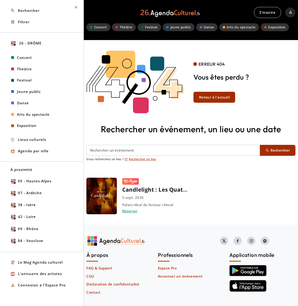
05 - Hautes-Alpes (34, 181)
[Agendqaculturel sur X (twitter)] (224, 241)
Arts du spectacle (241, 27)
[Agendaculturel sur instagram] (251, 241)
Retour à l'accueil (214, 97)
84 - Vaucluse (30, 240)
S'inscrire (267, 12)
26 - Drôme (29, 43)
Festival (151, 27)
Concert (100, 27)
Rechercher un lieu (140, 159)
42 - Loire (27, 216)
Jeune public (180, 27)
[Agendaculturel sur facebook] (238, 241)
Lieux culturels (28, 140)
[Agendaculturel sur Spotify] (265, 241)
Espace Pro (167, 268)
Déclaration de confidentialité (112, 284)
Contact (93, 292)
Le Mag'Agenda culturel (36, 262)
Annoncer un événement (180, 276)
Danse (209, 27)
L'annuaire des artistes (36, 274)
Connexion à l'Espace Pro (38, 285)
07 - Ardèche (30, 192)
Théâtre (126, 27)
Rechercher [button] (25, 10)
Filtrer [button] (20, 22)
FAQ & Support (99, 268)
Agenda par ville (29, 151)
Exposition (276, 27)
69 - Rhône (28, 228)
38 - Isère (27, 204)
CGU (90, 276)
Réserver (130, 211)
